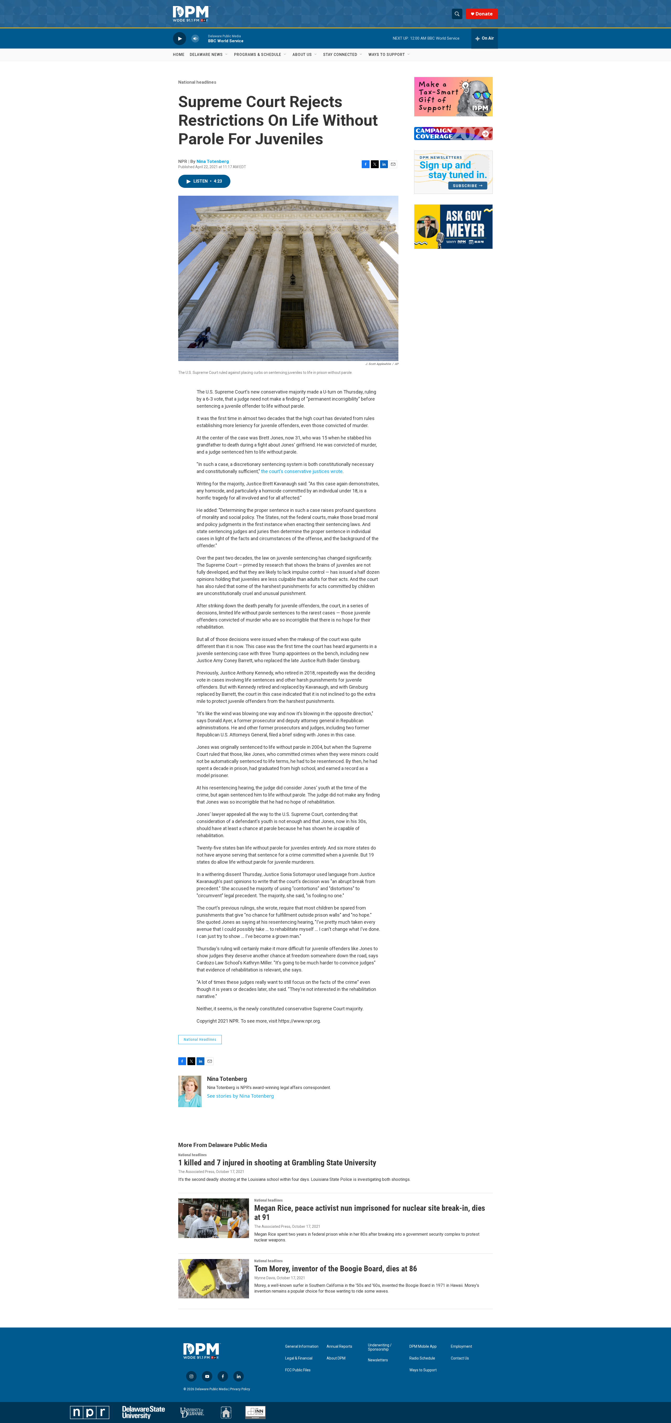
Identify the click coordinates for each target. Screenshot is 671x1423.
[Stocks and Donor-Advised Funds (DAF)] (453, 96)
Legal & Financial (298, 1358)
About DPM (336, 1358)
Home (179, 54)
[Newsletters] (453, 172)
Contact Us (460, 1358)
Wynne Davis (264, 1278)
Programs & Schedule (257, 54)
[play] (179, 38)
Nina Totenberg (213, 161)
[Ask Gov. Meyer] (453, 227)
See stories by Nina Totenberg (240, 1096)
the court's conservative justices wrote (302, 471)
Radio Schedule (422, 1358)
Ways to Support (387, 54)
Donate (484, 14)
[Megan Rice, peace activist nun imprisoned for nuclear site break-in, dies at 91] (213, 1218)
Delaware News (206, 54)
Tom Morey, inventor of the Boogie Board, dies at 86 (335, 1268)
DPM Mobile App (423, 1346)
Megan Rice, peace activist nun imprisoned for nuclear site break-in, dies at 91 (369, 1212)
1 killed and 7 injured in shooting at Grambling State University (277, 1162)
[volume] (195, 38)
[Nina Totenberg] (190, 1091)
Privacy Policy (240, 1389)
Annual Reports (339, 1346)
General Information (301, 1346)
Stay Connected (340, 54)
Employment (461, 1346)
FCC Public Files (298, 1370)
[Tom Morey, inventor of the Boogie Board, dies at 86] (213, 1278)
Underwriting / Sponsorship (380, 1347)
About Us (302, 54)
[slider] (203, 38)
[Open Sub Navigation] (227, 54)
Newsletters (378, 1360)
